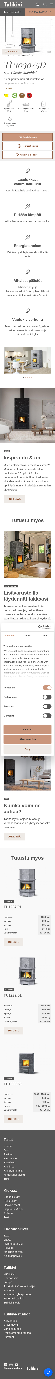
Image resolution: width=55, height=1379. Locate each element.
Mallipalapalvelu (13, 1251)
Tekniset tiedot (12, 12)
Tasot (7, 1235)
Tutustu (13, 942)
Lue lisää (8, 88)
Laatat (7, 1239)
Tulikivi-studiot (17, 1314)
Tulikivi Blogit (12, 1302)
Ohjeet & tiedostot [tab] (29, 155)
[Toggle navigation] (51, 4)
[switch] (47, 697)
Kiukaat (10, 1190)
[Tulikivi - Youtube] (16, 1364)
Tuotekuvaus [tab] (30, 137)
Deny (27, 749)
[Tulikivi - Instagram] (11, 1364)
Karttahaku (10, 1320)
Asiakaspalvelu (13, 1255)
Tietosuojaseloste (13, 1368)
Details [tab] (27, 635)
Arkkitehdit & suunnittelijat (19, 1286)
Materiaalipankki (14, 1298)
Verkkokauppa (12, 1328)
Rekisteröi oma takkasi (17, 1332)
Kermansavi (11, 1158)
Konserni (9, 1290)
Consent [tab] (10, 635)
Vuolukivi (9, 1274)
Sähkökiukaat (12, 1196)
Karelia (8, 1146)
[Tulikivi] (17, 4)
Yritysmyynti (11, 1324)
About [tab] (45, 635)
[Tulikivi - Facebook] (5, 1364)
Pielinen (8, 1154)
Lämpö (8, 1282)
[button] (45, 4)
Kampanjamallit (13, 1170)
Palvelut (8, 1213)
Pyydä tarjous (40, 12)
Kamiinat (9, 1166)
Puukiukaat (10, 1201)
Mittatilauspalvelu (14, 1174)
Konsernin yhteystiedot (17, 1294)
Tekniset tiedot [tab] (30, 146)
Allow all (27, 729)
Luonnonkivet (16, 1229)
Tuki (6, 1178)
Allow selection (27, 739)
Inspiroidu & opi (13, 1209)
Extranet (9, 1337)
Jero (6, 1150)
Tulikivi (10, 1267)
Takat (8, 1140)
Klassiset (9, 1162)
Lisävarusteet (12, 1205)
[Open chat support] (48, 1372)
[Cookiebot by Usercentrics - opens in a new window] (38, 627)
